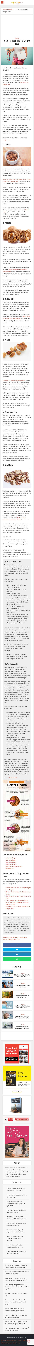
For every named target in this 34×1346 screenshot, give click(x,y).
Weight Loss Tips (14, 939)
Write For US (16, 1343)
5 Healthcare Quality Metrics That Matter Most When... (22, 975)
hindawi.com (10, 868)
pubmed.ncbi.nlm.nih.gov (14, 866)
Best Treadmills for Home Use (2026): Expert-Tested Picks (17, 1329)
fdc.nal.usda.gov (11, 860)
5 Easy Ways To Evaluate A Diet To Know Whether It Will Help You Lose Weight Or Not (17, 902)
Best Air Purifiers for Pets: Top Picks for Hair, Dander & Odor (16, 1316)
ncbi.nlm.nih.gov (11, 858)
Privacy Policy (11, 1341)
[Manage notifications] (28, 1341)
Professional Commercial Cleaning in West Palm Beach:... (22, 1027)
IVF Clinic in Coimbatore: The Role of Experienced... (22, 986)
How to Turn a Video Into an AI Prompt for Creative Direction (14, 1310)
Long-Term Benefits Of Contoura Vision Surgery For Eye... (22, 1006)
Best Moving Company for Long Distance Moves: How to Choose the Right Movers (17, 1287)
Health (10, 10)
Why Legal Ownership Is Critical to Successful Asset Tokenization (16, 1266)
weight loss (6, 140)
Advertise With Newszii (23, 1341)
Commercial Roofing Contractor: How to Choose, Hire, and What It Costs (15, 1302)
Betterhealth (13, 778)
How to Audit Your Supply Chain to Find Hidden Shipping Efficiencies (16, 1323)
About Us (3, 1341)
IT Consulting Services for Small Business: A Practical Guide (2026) (16, 1279)
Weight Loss (8, 937)
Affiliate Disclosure (6, 1343)
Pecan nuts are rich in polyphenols (14, 381)
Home (5, 10)
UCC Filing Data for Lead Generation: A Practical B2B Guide (17, 1273)
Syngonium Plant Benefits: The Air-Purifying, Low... (22, 996)
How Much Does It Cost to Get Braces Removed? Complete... (22, 1017)
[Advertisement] (17, 25)
